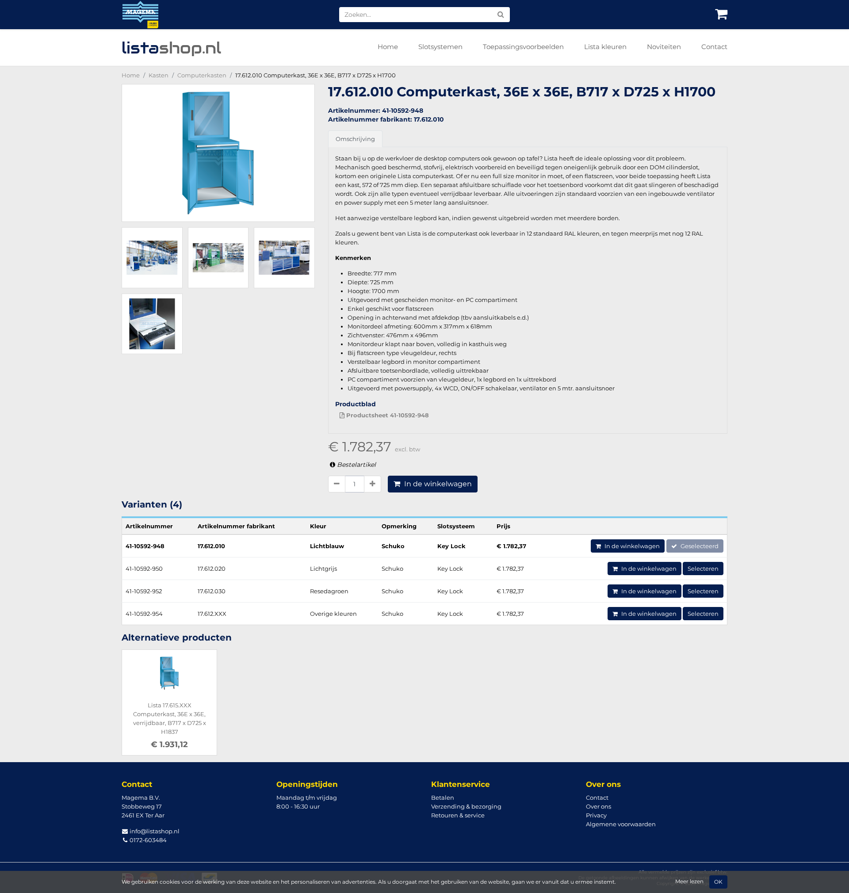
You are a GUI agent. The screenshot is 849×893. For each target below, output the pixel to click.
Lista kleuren (605, 46)
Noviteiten (664, 46)
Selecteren (703, 568)
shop (171, 48)
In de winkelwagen (437, 484)
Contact (714, 46)
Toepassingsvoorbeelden (523, 46)
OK (718, 882)
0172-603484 (147, 839)
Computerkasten (201, 75)
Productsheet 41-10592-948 (386, 415)
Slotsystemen (440, 46)
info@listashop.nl (154, 831)
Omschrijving (355, 138)
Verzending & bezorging (466, 806)
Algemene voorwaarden (621, 824)
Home (388, 46)
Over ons (598, 806)
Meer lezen (689, 881)
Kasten (158, 75)
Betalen (442, 797)
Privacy (596, 815)
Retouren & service (458, 815)
